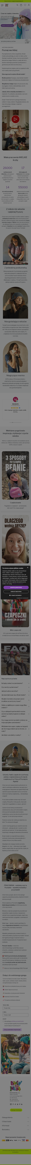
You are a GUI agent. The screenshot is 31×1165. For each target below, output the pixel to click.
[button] (15, 595)
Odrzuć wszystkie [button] (16, 591)
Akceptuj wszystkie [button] (16, 587)
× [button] (27, 567)
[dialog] (15, 582)
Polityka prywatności (17, 583)
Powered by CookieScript (22, 598)
